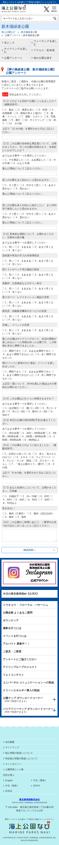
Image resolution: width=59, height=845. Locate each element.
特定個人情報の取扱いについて (21, 758)
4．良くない (15, 250)
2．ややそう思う (31, 185)
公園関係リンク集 (14, 769)
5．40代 (20, 499)
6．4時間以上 (32, 439)
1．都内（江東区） (15, 513)
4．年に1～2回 (17, 411)
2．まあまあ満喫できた (38, 350)
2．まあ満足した (36, 159)
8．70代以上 (10, 503)
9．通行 (16, 120)
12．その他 (15, 123)
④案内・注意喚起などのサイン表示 (22, 283)
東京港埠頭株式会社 (29, 799)
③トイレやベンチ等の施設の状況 (20, 269)
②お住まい (8, 508)
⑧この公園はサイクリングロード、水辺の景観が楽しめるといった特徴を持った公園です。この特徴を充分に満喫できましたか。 (29, 342)
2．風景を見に (26, 109)
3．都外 (9, 516)
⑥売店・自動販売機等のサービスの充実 (24, 311)
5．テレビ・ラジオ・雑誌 (17, 460)
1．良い (9, 246)
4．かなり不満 (21, 163)
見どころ (9, 42)
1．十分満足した (14, 159)
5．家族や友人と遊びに (29, 113)
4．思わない (23, 188)
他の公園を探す (43, 57)
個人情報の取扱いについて (19, 753)
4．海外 (22, 516)
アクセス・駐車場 (44, 50)
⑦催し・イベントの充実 (15, 324)
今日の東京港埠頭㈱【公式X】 (21, 593)
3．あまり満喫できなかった (18, 354)
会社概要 (9, 742)
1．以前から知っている (18, 453)
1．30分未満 (12, 433)
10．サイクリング (35, 120)
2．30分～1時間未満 (34, 433)
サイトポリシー (13, 764)
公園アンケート (13, 57)
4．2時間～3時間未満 (34, 436)
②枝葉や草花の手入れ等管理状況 (20, 255)
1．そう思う (12, 185)
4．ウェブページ (41, 457)
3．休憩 (43, 109)
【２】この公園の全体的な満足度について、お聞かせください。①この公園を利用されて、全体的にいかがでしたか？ (29, 147)
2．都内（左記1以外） (42, 513)
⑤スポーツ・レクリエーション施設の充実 (25, 297)
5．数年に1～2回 (38, 411)
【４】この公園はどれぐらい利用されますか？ (28, 398)
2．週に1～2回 (30, 408)
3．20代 (44, 496)
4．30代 (7, 499)
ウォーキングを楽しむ (45, 43)
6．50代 (32, 499)
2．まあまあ (24, 246)
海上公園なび (8, 32)
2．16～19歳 (30, 496)
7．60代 (45, 499)
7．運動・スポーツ (31, 116)
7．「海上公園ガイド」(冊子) (28, 464)
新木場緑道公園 (29, 32)
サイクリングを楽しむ (16, 50)
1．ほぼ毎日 (12, 408)
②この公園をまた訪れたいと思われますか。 (26, 179)
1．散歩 (9, 109)
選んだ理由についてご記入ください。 (23, 168)
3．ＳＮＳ (22, 457)
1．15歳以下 (12, 496)
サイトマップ (12, 747)
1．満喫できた (13, 350)
